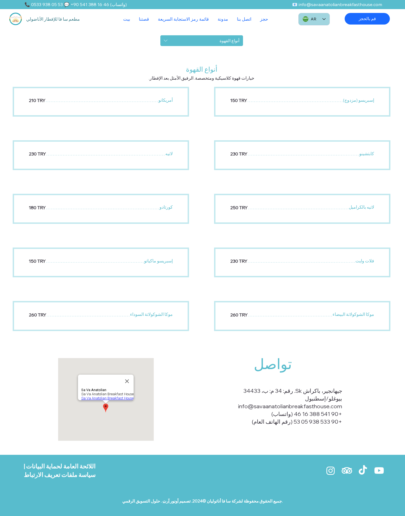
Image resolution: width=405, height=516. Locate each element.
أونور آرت (171, 501)
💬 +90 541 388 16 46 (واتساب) (95, 4)
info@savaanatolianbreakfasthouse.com (340, 4)
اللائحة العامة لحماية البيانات (61, 466)
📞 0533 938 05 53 (44, 4)
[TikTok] (362, 470)
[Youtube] (379, 470)
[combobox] (201, 40)
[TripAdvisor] (346, 470)
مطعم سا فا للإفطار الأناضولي (53, 19)
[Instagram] (330, 470)
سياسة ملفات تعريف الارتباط (60, 474)
